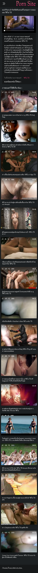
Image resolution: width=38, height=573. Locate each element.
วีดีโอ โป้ (26, 78)
